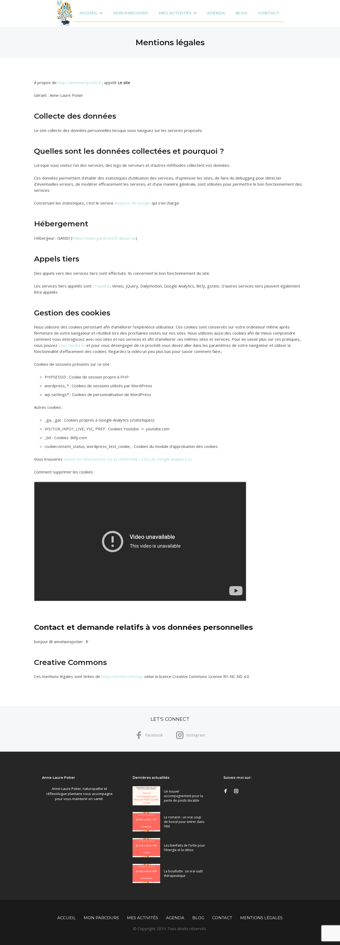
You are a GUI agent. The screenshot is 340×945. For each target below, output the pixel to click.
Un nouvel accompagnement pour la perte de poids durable (183, 796)
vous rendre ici (71, 345)
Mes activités (175, 12)
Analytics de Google (132, 203)
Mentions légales (261, 917)
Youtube (102, 286)
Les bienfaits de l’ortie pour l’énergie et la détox (184, 847)
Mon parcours (130, 12)
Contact (268, 12)
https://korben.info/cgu (122, 676)
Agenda (216, 12)
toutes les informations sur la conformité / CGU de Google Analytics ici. (127, 459)
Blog (242, 12)
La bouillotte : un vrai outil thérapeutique (183, 873)
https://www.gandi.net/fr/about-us (104, 238)
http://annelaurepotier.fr (80, 82)
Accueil (88, 12)
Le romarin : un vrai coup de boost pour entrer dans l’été (184, 822)
